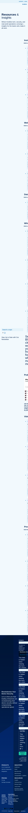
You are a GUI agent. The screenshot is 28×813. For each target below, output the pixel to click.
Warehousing (18, 773)
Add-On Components (6, 769)
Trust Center (17, 786)
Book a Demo (22, 753)
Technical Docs (18, 782)
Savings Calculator (6, 782)
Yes (22, 748)
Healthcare (17, 767)
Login (25, 1)
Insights (16, 780)
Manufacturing (18, 771)
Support (21, 1)
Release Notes (18, 784)
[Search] (4, 333)
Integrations (4, 771)
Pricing (3, 780)
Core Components (6, 767)
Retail (16, 769)
